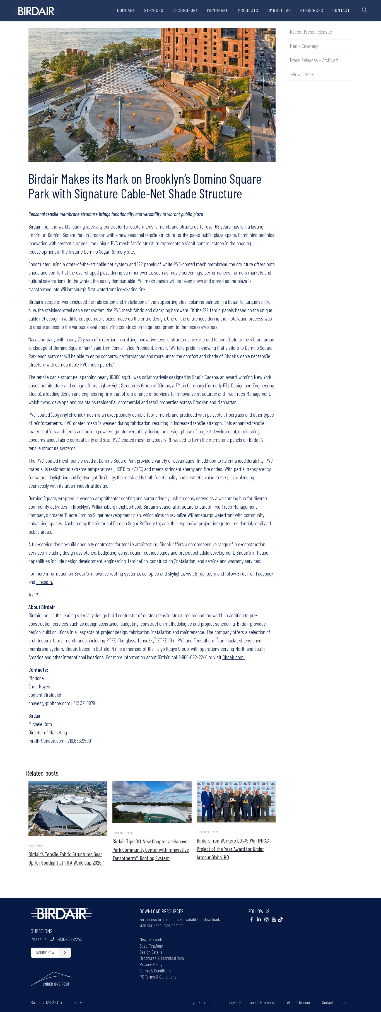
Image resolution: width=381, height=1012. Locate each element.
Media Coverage (304, 45)
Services (206, 1002)
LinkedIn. (44, 581)
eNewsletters (302, 74)
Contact (327, 1002)
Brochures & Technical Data (162, 958)
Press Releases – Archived (314, 60)
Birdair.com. (233, 657)
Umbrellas (286, 1002)
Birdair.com (205, 573)
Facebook (264, 573)
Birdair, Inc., (39, 226)
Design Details (151, 952)
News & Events (151, 939)
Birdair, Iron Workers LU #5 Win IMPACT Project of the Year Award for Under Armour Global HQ (234, 848)
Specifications (151, 945)
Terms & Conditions (155, 970)
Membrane (247, 1002)
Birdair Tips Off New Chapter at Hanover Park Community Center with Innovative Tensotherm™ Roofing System (150, 849)
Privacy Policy (151, 964)
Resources (307, 1002)
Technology (226, 1002)
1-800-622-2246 (69, 939)
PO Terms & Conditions (158, 976)
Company (186, 1002)
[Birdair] (35, 8)
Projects (267, 1002)
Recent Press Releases (311, 31)
